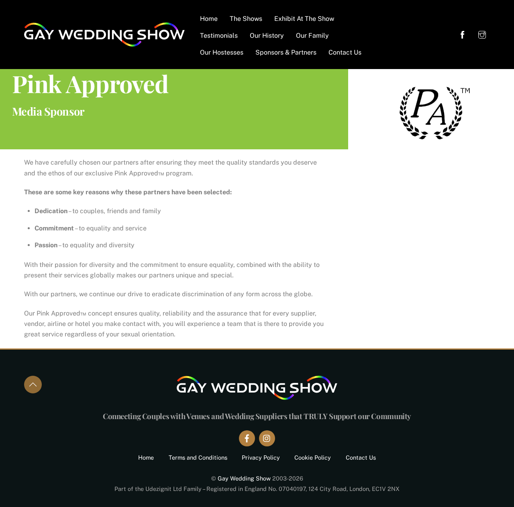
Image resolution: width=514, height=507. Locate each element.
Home (209, 18)
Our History (267, 35)
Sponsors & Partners (285, 52)
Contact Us (344, 52)
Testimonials (219, 35)
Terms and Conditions (198, 457)
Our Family (312, 35)
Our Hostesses (221, 52)
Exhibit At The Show (304, 18)
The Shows (246, 18)
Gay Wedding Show (244, 478)
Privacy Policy (261, 457)
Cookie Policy (312, 457)
